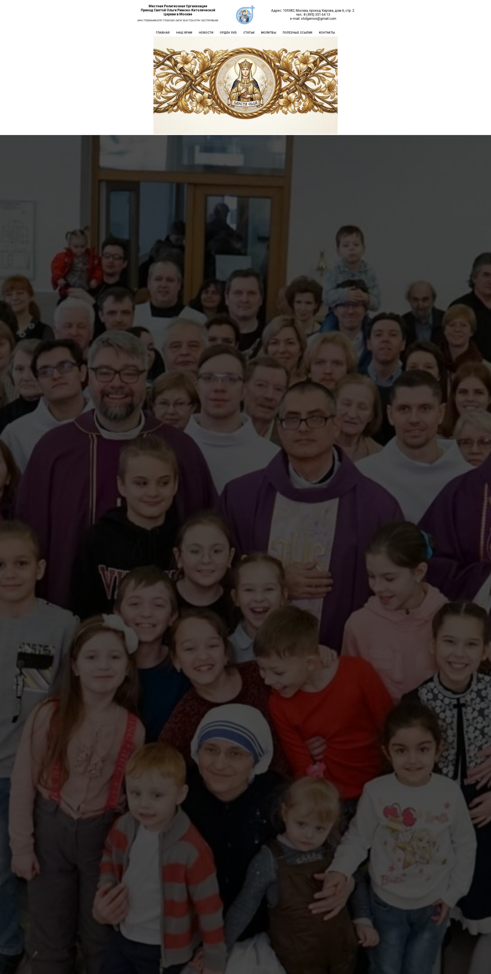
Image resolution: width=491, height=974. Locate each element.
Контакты (327, 32)
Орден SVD (228, 32)
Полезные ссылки (297, 32)
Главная (163, 32)
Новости (206, 32)
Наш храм (184, 32)
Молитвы (268, 32)
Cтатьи (249, 32)
